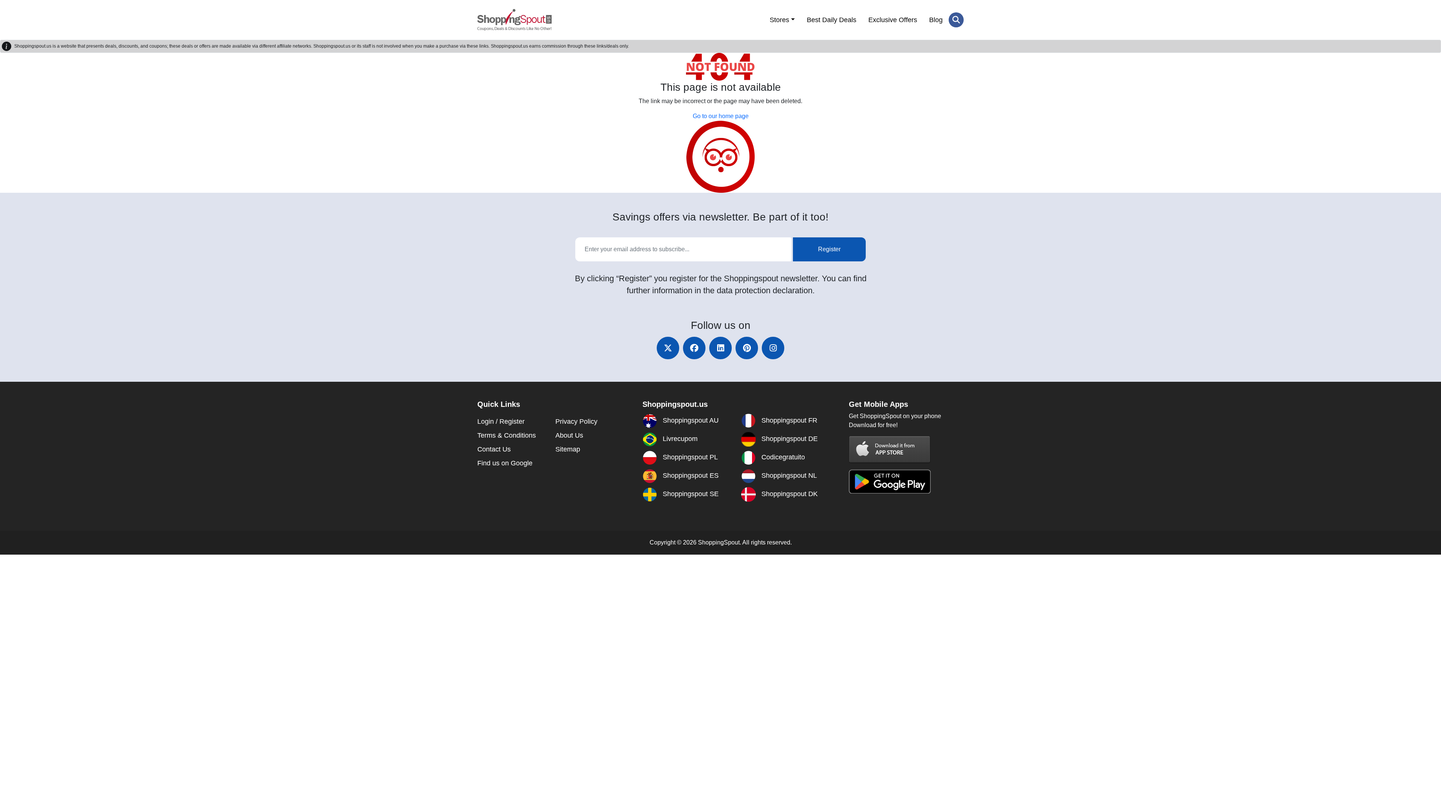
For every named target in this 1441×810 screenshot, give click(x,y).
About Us (569, 435)
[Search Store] (956, 19)
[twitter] (668, 348)
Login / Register (501, 421)
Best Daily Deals (831, 20)
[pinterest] (747, 348)
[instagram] (773, 348)
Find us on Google (504, 463)
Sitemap (567, 449)
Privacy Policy (576, 421)
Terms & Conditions (506, 435)
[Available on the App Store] (890, 449)
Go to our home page (721, 116)
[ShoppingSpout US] (514, 20)
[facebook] (694, 348)
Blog (936, 20)
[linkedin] (720, 348)
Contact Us (494, 449)
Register (829, 249)
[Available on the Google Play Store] (890, 481)
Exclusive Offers (892, 20)
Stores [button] (779, 20)
